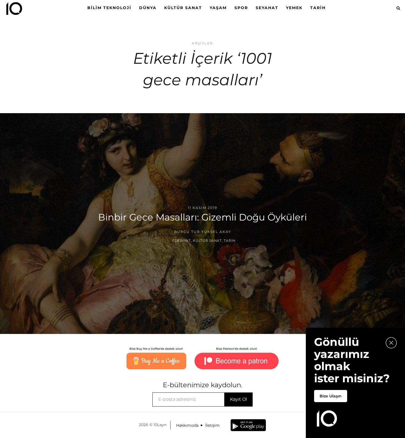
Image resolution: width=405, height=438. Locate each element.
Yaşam (218, 7)
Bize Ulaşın (331, 396)
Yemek (294, 7)
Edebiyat (181, 240)
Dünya (147, 7)
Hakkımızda (187, 425)
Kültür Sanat (183, 7)
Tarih (318, 7)
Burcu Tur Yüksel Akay (202, 232)
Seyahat (267, 7)
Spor (241, 7)
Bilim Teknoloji (109, 7)
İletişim (212, 425)
